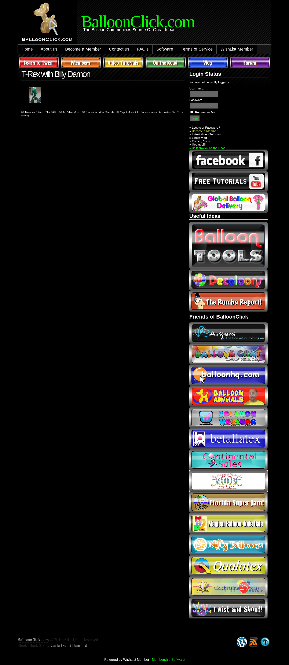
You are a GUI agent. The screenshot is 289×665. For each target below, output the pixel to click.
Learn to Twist (39, 62)
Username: (196, 88)
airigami (228, 332)
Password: (196, 100)
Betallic (228, 438)
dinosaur (153, 112)
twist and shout (228, 607)
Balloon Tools (228, 245)
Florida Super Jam (228, 502)
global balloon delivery (228, 202)
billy (137, 112)
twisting (25, 115)
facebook (228, 160)
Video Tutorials (123, 62)
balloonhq (228, 375)
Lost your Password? (206, 127)
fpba (228, 481)
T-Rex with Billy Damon (55, 74)
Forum (250, 62)
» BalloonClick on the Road (207, 148)
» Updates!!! (197, 144)
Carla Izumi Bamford (69, 645)
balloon (130, 112)
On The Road (165, 62)
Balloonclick (73, 112)
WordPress (242, 642)
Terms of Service (197, 49)
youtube (228, 181)
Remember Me (205, 112)
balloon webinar (228, 417)
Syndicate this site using (253, 642)
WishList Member (236, 49)
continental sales (228, 459)
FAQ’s (143, 49)
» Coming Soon (199, 141)
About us (49, 49)
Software (164, 49)
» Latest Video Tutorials (205, 134)
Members (81, 62)
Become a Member (83, 49)
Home (27, 49)
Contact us (119, 49)
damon (144, 112)
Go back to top (265, 642)
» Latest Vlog (198, 137)
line (174, 112)
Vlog (208, 62)
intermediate (165, 112)
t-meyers (228, 586)
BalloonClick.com (33, 639)
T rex (180, 112)
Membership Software (168, 659)
